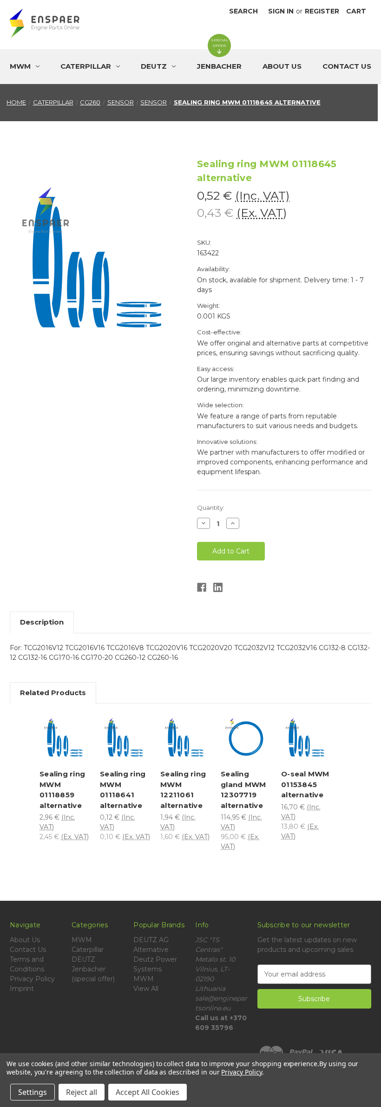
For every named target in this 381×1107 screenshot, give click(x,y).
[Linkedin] (218, 587)
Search (243, 11)
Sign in (281, 11)
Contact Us (346, 66)
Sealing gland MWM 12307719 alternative (243, 789)
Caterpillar (88, 949)
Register (322, 11)
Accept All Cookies (147, 1092)
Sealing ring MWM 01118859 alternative (62, 789)
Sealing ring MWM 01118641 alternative (122, 789)
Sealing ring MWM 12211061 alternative (183, 789)
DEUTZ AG (151, 940)
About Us (282, 66)
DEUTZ (83, 959)
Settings (32, 1092)
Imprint (22, 988)
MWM (82, 940)
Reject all (81, 1092)
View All (145, 988)
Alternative (151, 949)
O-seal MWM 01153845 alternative (305, 784)
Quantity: (210, 507)
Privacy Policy (32, 979)
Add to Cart (79, 750)
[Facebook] (201, 587)
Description (42, 622)
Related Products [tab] (53, 692)
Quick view (80, 724)
